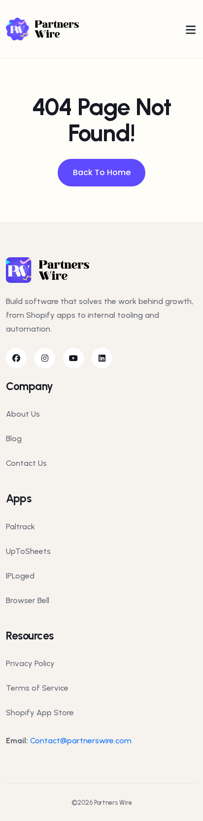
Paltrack (20, 526)
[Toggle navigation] (190, 29)
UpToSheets (28, 551)
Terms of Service (37, 688)
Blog (14, 438)
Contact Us (26, 463)
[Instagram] (44, 358)
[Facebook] (16, 358)
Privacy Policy (30, 663)
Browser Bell (27, 600)
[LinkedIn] (102, 358)
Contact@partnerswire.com (81, 740)
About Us (23, 414)
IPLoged (20, 575)
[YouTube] (73, 358)
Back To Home (102, 172)
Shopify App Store (40, 712)
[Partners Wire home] (42, 28)
